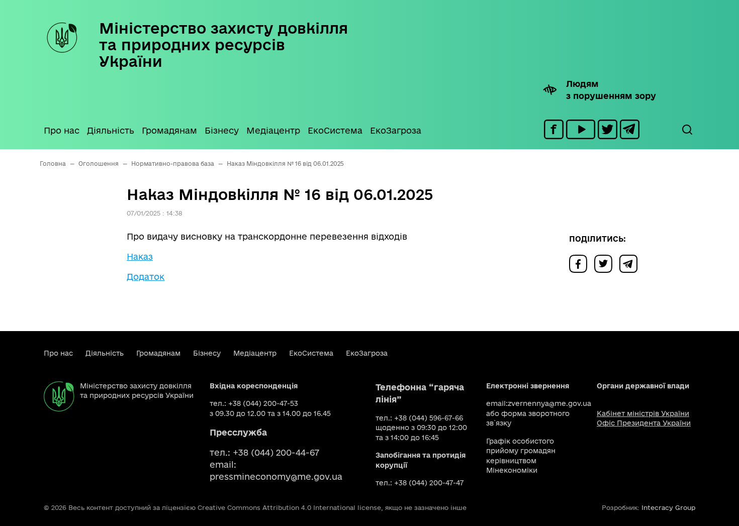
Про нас (61, 130)
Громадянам (169, 130)
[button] (686, 129)
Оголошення (98, 163)
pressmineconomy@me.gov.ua (276, 476)
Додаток (145, 276)
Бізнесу (222, 130)
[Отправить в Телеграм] (630, 263)
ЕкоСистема (335, 130)
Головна (53, 163)
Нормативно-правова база (172, 163)
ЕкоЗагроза (395, 130)
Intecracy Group (668, 507)
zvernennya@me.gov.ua (549, 403)
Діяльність (110, 130)
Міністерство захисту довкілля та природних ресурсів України (223, 44)
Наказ (140, 256)
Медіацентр (273, 130)
